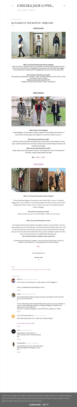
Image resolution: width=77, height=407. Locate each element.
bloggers (48, 269)
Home (19, 10)
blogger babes (19, 269)
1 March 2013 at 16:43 (26, 330)
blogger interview (28, 269)
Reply (19, 290)
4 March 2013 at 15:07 (32, 343)
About (25, 10)
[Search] (64, 5)
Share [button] (13, 267)
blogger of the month (40, 269)
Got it (46, 405)
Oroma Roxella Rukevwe (25, 315)
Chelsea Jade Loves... (35, 5)
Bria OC (19, 279)
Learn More (35, 405)
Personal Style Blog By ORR (25, 323)
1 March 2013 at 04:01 (40, 315)
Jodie (19, 294)
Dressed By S (21, 343)
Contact (32, 10)
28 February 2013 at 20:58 (30, 279)
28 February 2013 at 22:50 (28, 294)
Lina (18, 330)
